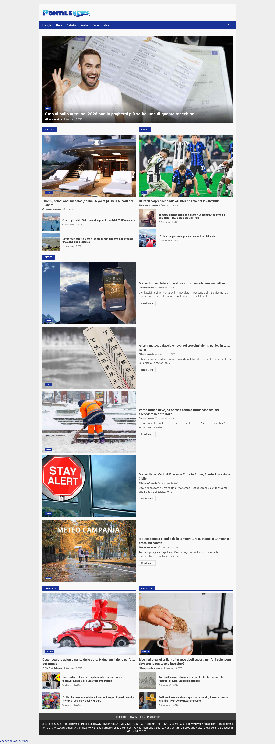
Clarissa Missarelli (53, 209)
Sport (96, 25)
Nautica (84, 25)
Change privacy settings (14, 741)
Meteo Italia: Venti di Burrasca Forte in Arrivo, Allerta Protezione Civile (89, 486)
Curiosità (71, 25)
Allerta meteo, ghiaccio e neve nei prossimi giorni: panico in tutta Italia (89, 358)
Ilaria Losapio (147, 354)
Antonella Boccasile (150, 205)
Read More (147, 303)
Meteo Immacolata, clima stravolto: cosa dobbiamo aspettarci (89, 293)
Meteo (107, 25)
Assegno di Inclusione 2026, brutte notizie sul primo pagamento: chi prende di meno (142, 79)
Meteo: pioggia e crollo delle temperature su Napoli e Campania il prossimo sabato (89, 551)
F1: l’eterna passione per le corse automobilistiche (147, 238)
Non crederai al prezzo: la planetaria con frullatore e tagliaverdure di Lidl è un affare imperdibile (51, 680)
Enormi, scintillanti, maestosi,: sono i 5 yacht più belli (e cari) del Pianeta (89, 166)
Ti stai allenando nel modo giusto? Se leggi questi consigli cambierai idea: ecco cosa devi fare (147, 218)
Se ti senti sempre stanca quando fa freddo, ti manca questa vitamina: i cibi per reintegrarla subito (147, 700)
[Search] (229, 25)
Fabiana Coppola (149, 482)
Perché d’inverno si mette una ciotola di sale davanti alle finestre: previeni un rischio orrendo (147, 680)
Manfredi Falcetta (53, 668)
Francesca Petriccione (151, 668)
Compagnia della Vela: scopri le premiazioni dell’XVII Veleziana (51, 222)
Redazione (120, 717)
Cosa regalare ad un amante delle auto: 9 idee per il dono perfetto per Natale (89, 624)
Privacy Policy (137, 717)
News (59, 25)
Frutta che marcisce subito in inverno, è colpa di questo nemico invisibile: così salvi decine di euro (51, 700)
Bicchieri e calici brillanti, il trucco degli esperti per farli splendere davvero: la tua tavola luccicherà (186, 624)
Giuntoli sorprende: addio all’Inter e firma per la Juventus (186, 166)
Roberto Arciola (59, 119)
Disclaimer (153, 717)
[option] (142, 79)
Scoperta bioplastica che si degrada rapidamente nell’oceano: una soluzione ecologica (51, 242)
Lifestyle (46, 25)
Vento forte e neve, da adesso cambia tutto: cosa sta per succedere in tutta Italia (89, 422)
